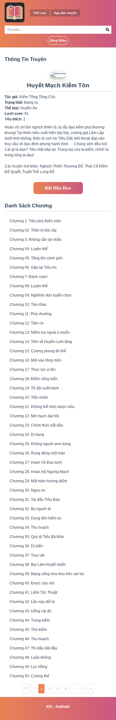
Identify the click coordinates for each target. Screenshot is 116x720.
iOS (49, 707)
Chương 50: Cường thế (29, 676)
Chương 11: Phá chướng (31, 314)
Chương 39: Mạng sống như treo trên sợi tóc (47, 574)
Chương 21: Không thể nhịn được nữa (42, 407)
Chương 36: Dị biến (26, 546)
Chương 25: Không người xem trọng (40, 444)
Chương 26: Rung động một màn (37, 453)
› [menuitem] (83, 689)
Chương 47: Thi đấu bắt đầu (33, 648)
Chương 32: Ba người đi (30, 509)
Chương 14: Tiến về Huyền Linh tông (41, 342)
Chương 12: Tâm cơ (27, 323)
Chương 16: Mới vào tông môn (35, 360)
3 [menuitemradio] (57, 689)
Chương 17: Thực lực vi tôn (33, 369)
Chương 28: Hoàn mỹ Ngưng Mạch (39, 472)
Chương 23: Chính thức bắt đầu (36, 425)
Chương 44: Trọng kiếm (30, 620)
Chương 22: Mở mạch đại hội (34, 416)
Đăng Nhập (58, 40)
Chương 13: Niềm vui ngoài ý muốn (40, 332)
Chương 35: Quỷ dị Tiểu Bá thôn (37, 537)
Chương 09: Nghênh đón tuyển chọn (40, 295)
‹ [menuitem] (33, 688)
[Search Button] (107, 30)
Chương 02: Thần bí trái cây (33, 230)
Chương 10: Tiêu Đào (28, 304)
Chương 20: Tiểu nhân (29, 397)
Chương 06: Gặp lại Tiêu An (33, 267)
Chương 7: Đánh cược (29, 277)
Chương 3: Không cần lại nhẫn (36, 239)
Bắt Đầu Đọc (58, 188)
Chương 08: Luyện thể (29, 286)
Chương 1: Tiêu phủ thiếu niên (35, 221)
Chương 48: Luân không (30, 657)
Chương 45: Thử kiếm (28, 629)
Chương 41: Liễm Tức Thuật (33, 592)
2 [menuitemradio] (49, 689)
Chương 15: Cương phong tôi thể (38, 351)
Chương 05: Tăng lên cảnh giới (36, 258)
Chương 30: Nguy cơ (27, 490)
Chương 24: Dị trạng (27, 434)
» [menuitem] (91, 689)
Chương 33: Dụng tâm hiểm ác (36, 518)
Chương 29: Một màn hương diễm (38, 481)
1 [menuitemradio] (41, 689)
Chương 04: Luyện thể (29, 249)
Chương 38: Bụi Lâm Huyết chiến (38, 564)
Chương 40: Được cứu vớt (32, 583)
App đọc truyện (65, 13)
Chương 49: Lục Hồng (28, 667)
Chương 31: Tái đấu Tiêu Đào (35, 499)
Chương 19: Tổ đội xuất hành (34, 388)
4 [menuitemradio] (66, 689)
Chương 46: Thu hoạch (29, 639)
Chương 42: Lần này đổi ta (32, 602)
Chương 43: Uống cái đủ (30, 611)
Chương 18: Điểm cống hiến (34, 379)
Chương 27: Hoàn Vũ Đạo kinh (36, 462)
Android (62, 707)
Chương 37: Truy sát (27, 555)
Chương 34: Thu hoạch (29, 527)
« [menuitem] (26, 688)
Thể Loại (39, 13)
